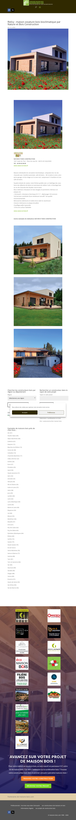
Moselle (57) (11, 522)
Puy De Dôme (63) (13, 530)
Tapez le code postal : (46, 395)
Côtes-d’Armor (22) (13, 459)
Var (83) (10, 565)
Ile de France (12, 548)
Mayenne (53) (12, 510)
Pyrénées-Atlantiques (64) (15, 533)
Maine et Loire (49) (13, 507)
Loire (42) (10, 499)
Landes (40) (11, 496)
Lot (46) (10, 513)
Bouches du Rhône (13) (15, 447)
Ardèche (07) (11, 441)
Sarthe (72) (11, 539)
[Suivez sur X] (12, 10)
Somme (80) (11, 556)
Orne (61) (10, 525)
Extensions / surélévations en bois (50, 418)
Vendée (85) (11, 570)
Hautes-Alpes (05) (13, 436)
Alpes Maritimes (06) (14, 438)
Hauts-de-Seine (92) (14, 582)
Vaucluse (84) (12, 568)
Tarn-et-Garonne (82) (14, 562)
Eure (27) (10, 464)
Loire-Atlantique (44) (14, 502)
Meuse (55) (11, 516)
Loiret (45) (11, 505)
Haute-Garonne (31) (14, 473)
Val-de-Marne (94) (13, 588)
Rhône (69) (11, 536)
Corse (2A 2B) (12, 450)
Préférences (51, 412)
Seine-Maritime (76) (14, 550)
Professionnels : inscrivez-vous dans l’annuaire (25, 805)
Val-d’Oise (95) (12, 585)
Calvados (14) (12, 453)
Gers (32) (10, 476)
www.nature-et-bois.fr (21, 166)
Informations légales (27, 808)
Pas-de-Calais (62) (13, 527)
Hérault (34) (11, 481)
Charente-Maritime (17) (15, 456)
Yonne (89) (11, 576)
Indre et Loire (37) (13, 487)
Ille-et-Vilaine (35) (13, 484)
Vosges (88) (11, 573)
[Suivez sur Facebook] (9, 10)
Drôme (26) (11, 461)
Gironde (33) (11, 479)
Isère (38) (10, 490)
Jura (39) (10, 493)
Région (10, 395)
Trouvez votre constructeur (38, 778)
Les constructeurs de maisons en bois (53, 805)
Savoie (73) (11, 542)
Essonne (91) (11, 579)
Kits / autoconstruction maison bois (51, 421)
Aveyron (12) (11, 444)
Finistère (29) (12, 467)
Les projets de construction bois (45, 808)
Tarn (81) (10, 559)
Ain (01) (10, 433)
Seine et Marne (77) (14, 553)
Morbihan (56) (12, 519)
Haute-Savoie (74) (13, 545)
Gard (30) (10, 470)
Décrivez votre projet (38, 786)
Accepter (25, 412)
